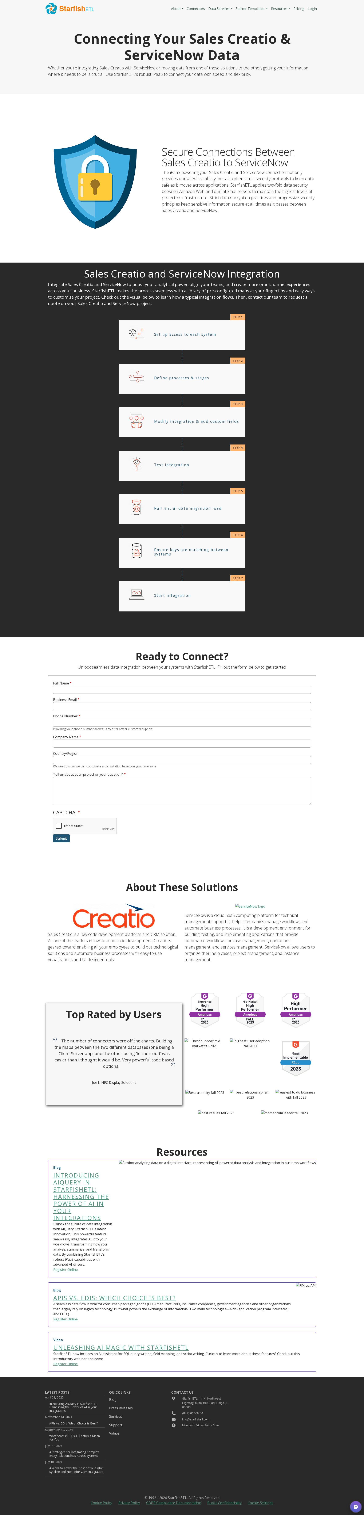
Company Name (65, 737)
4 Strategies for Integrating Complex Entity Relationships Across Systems (74, 1453)
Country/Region (65, 753)
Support (115, 1425)
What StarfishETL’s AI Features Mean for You (74, 1437)
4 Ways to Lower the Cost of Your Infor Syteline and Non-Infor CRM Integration (76, 1469)
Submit (61, 838)
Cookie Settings (260, 1502)
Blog (112, 1399)
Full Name (61, 683)
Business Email (65, 699)
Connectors (196, 8)
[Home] (70, 8)
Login (312, 8)
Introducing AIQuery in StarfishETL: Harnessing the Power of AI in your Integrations (73, 1407)
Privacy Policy (129, 1502)
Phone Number (65, 716)
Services (115, 1416)
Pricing (298, 8)
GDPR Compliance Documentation (173, 1502)
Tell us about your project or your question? (88, 774)
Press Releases (121, 1408)
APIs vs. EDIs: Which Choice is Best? (73, 1423)
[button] (356, 1507)
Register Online (65, 1269)
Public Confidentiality (224, 1502)
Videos (114, 1433)
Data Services (219, 8)
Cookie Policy (101, 1502)
